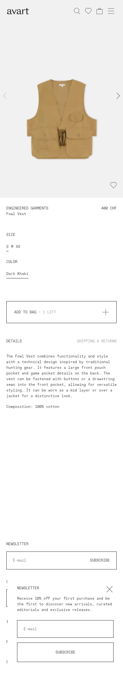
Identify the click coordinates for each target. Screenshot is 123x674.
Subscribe (65, 652)
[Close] (109, 589)
